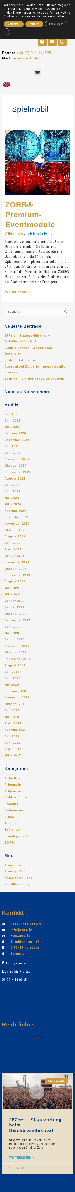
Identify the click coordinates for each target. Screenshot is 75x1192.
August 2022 (15, 581)
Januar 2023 (15, 555)
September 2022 (18, 575)
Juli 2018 (12, 710)
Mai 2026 (12, 426)
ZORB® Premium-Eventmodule (30, 215)
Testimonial (14, 823)
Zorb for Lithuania (20, 360)
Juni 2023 (13, 542)
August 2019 (15, 665)
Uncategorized (17, 836)
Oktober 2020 (15, 613)
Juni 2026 (13, 420)
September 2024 (18, 472)
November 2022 (17, 562)
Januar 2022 (15, 600)
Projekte (11, 803)
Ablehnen (34, 24)
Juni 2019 (13, 678)
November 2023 (17, 523)
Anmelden (13, 865)
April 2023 (13, 549)
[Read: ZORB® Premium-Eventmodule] (37, 162)
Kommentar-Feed (18, 878)
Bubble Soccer (17, 797)
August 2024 (15, 478)
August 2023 (15, 536)
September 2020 (18, 620)
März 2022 (13, 594)
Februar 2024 (15, 510)
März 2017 (13, 755)
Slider (9, 816)
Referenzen (14, 810)
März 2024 (13, 504)
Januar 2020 (15, 639)
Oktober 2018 (15, 704)
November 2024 (17, 459)
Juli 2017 (12, 736)
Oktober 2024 (15, 465)
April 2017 (13, 749)
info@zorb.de (25, 58)
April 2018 (13, 723)
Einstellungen (22, 12)
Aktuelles (12, 778)
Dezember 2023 (17, 517)
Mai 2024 (12, 497)
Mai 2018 (12, 717)
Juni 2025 (13, 452)
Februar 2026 (15, 433)
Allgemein (14, 233)
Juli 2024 (12, 484)
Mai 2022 (12, 588)
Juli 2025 (12, 446)
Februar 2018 (15, 729)
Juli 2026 (12, 414)
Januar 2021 (15, 607)
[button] (37, 72)
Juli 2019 (12, 671)
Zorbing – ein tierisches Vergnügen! (34, 378)
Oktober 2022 (15, 568)
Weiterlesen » (17, 292)
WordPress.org (17, 884)
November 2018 (17, 697)
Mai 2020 (12, 633)
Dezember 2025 (17, 439)
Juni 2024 (13, 491)
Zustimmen (14, 24)
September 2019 (18, 659)
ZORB (9, 842)
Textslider (13, 829)
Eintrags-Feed (16, 871)
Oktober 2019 (15, 652)
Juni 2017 (13, 742)
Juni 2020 (13, 626)
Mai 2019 (12, 684)
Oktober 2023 (15, 530)
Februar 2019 (15, 691)
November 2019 (17, 646)
